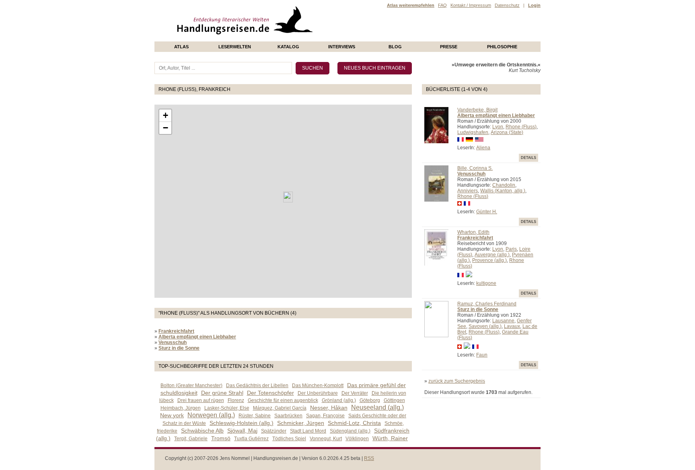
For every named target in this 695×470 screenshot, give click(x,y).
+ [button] (165, 115)
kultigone (486, 283)
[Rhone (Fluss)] (288, 197)
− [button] (165, 128)
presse (448, 46)
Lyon (497, 127)
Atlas (181, 46)
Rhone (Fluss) (521, 127)
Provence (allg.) (489, 260)
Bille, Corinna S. (475, 168)
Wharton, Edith (473, 232)
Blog (395, 46)
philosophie (502, 46)
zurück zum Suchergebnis (456, 381)
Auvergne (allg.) (492, 255)
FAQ (442, 5)
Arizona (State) (507, 132)
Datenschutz (507, 5)
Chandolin (503, 185)
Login (534, 5)
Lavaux (512, 326)
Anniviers (467, 191)
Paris (511, 249)
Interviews (341, 46)
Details (528, 158)
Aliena (483, 147)
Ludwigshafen (472, 132)
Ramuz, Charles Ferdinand (486, 304)
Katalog (288, 46)
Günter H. (486, 211)
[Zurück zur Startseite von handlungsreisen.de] (303, 38)
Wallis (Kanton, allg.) (502, 191)
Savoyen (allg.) (485, 326)
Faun (481, 355)
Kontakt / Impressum (470, 5)
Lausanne (503, 321)
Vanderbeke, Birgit (477, 110)
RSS (369, 458)
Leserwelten (234, 46)
